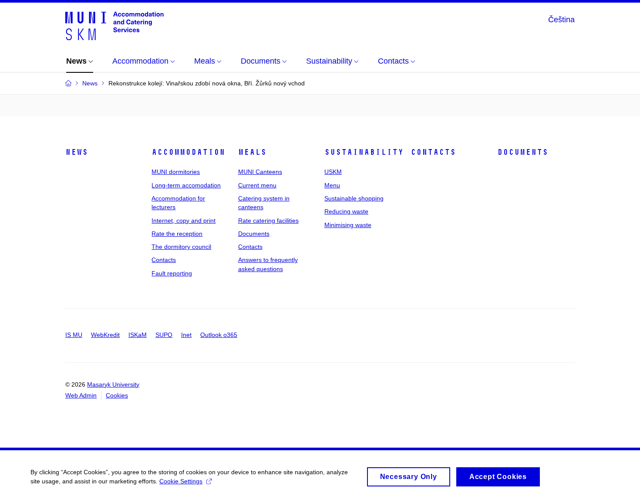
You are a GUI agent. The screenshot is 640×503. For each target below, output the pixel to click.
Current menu (257, 185)
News (76, 152)
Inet (186, 334)
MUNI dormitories (176, 171)
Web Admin (81, 395)
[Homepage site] (114, 25)
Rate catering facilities (268, 220)
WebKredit (105, 334)
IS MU (73, 334)
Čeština (561, 19)
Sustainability (364, 152)
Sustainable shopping (354, 198)
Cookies (117, 395)
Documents (253, 233)
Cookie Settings (180, 481)
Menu (332, 185)
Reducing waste (346, 211)
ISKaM (137, 334)
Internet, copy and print (184, 220)
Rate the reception (177, 233)
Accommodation (188, 152)
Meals (252, 152)
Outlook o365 (218, 334)
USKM (333, 171)
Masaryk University (113, 384)
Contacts (164, 259)
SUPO (163, 334)
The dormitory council (181, 246)
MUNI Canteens (260, 171)
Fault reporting (172, 273)
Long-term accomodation (186, 185)
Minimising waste (347, 224)
